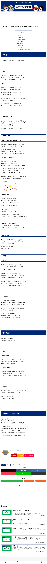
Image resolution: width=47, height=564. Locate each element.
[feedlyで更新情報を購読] (12, 481)
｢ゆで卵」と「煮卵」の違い (24, 49)
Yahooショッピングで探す (29, 455)
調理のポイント (22, 39)
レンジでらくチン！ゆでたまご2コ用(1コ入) (21, 450)
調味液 (20, 47)
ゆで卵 (19, 35)
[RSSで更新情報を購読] (35, 481)
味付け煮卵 (20, 43)
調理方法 (21, 37)
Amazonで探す (20, 455)
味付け (25, 464)
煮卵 (16, 464)
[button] (38, 473)
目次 (22, 32)
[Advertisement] (23, 21)
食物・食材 (4, 464)
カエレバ (15, 453)
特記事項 (21, 41)
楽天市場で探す (13, 455)
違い (9, 464)
